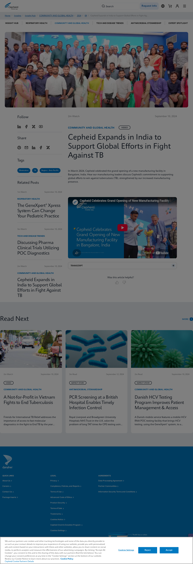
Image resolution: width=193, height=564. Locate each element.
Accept (169, 550)
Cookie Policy (66, 559)
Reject (148, 550)
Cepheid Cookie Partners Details (19, 561)
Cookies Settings (126, 550)
